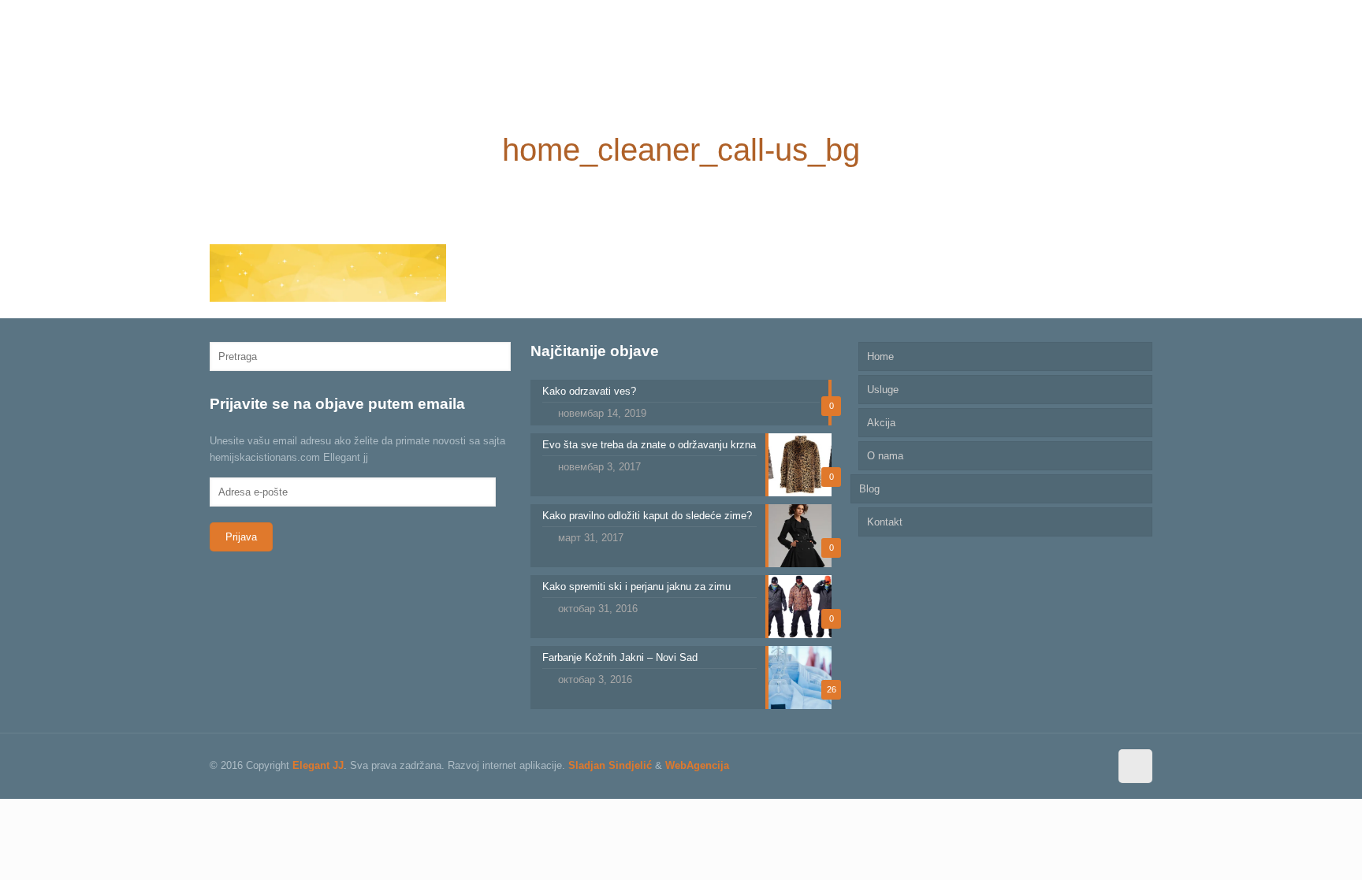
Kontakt (884, 522)
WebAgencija (697, 765)
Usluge (883, 389)
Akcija (881, 423)
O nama (885, 456)
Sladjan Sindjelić (610, 765)
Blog (869, 489)
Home (880, 356)
